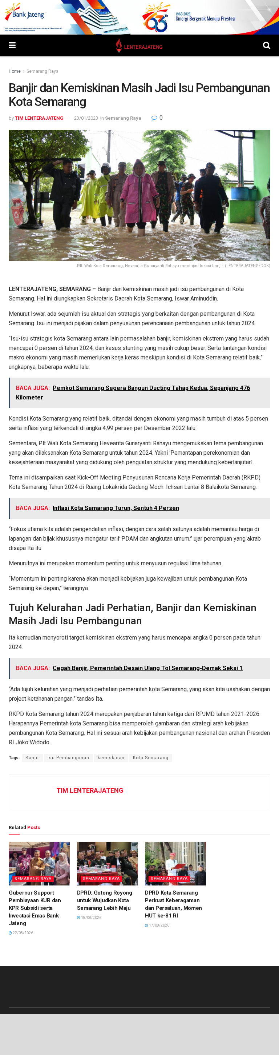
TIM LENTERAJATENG (39, 118)
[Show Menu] (12, 45)
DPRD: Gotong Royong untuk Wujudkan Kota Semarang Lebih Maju (104, 900)
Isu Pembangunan (68, 757)
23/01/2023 (86, 118)
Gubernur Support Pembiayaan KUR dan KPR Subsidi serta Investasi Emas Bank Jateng (35, 908)
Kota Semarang (151, 757)
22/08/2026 (22, 933)
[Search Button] (266, 45)
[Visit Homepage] (139, 45)
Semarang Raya (42, 71)
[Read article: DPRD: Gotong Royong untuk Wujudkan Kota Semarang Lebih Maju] (107, 863)
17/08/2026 (158, 925)
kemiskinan (111, 757)
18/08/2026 (90, 918)
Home (15, 71)
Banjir (32, 757)
